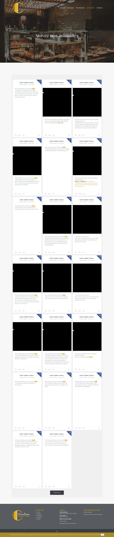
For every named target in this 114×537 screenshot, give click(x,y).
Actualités (39, 517)
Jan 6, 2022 (31, 84)
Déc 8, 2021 (61, 201)
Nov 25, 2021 (31, 318)
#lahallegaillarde (92, 184)
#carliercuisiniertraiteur (81, 184)
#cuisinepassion (79, 186)
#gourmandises (93, 183)
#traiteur (85, 183)
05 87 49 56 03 (63, 521)
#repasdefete (79, 183)
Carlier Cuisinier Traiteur (26, 82)
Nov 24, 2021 (91, 318)
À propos (39, 514)
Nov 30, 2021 (61, 260)
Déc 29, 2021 (61, 84)
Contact (39, 519)
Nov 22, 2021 (61, 377)
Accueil (38, 512)
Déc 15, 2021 (31, 143)
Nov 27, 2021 (91, 260)
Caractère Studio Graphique (95, 514)
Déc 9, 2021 (91, 143)
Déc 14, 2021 (61, 143)
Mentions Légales (88, 512)
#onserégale (90, 181)
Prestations (39, 515)
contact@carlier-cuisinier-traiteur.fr (68, 523)
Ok (102, 534)
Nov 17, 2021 (61, 436)
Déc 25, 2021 (91, 84)
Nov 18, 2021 (91, 377)
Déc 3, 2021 (91, 201)
